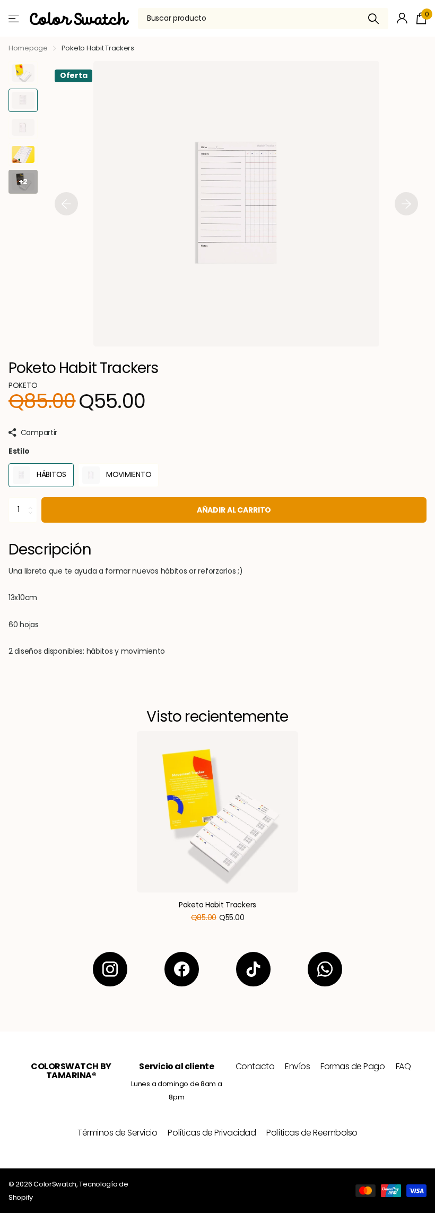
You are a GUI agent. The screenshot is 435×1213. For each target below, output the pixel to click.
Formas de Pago (352, 1066)
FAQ (403, 1066)
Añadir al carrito (234, 510)
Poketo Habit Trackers (217, 904)
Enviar (373, 18)
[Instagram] (110, 969)
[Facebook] (181, 969)
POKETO (22, 385)
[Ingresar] (402, 18)
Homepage (28, 48)
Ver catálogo (14, 18)
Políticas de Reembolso (311, 1133)
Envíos (297, 1066)
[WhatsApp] (325, 969)
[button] (66, 203)
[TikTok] (253, 969)
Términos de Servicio (117, 1133)
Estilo (18, 451)
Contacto (255, 1066)
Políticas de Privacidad (212, 1133)
